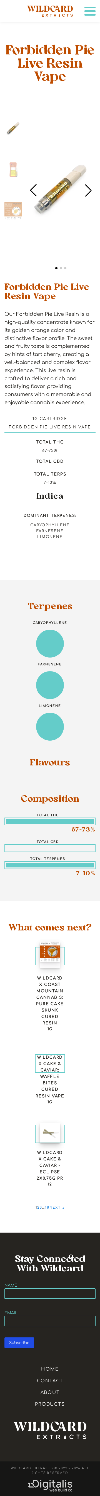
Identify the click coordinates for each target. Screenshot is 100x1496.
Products (50, 1404)
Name (10, 1285)
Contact (50, 1380)
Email (11, 1313)
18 (47, 1207)
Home (50, 1369)
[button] (88, 190)
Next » (57, 1207)
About (50, 1392)
